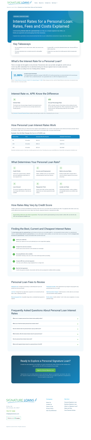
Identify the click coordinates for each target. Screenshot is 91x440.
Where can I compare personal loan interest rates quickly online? (28, 318)
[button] (54, 3)
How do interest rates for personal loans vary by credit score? (27, 328)
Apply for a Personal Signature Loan (45, 370)
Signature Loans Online (12, 7)
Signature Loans (9, 426)
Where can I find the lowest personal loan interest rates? (26, 323)
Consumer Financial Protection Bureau (21, 113)
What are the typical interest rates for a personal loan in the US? (27, 344)
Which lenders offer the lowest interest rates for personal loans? (27, 333)
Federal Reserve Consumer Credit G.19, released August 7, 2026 (29, 80)
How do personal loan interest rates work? (22, 338)
